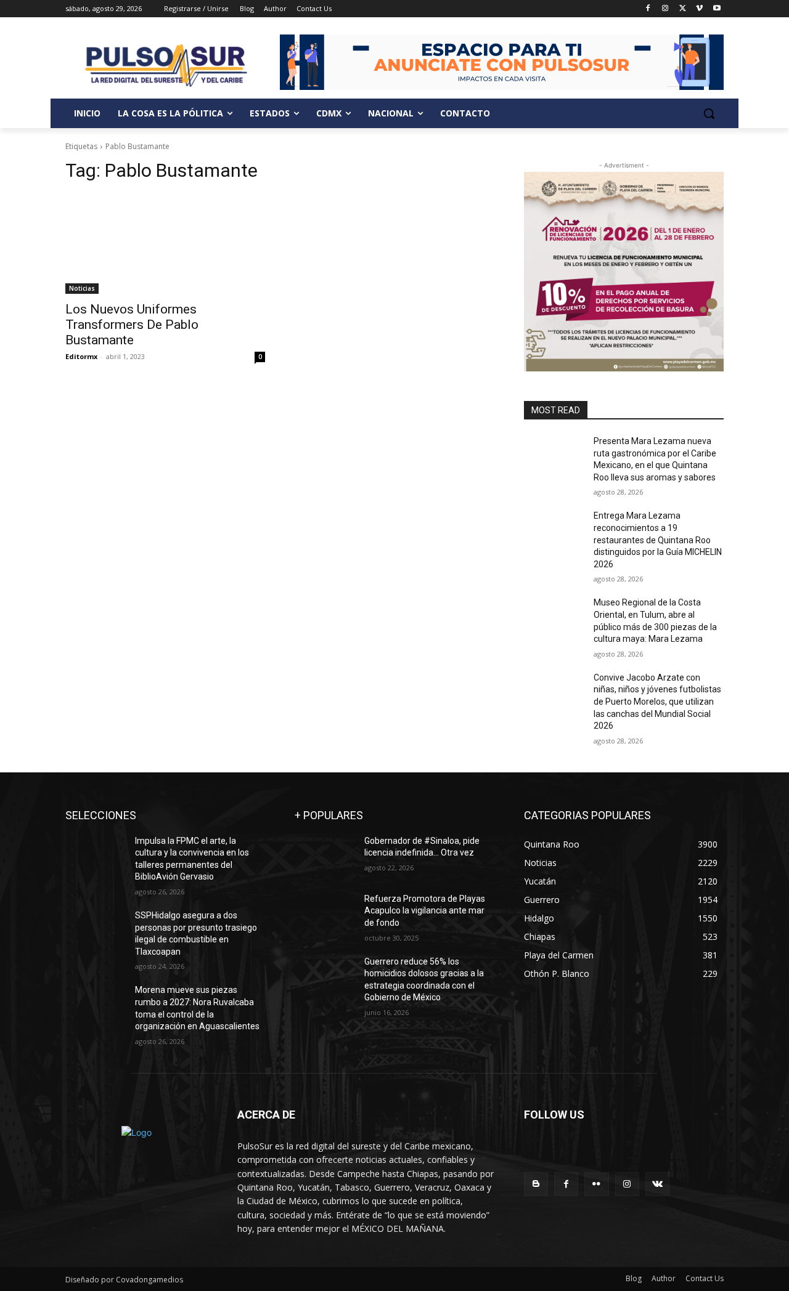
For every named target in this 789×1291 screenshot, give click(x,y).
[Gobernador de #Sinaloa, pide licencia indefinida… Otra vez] (324, 856)
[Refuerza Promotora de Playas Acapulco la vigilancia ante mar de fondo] (324, 914)
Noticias (82, 288)
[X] (683, 9)
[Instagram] (665, 9)
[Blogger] (536, 1184)
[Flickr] (596, 1184)
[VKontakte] (657, 1184)
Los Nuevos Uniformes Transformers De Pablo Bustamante (131, 324)
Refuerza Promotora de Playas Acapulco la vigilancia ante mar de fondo (424, 911)
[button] (709, 113)
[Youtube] (716, 9)
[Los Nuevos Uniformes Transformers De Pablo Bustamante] (165, 244)
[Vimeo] (699, 9)
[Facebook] (648, 9)
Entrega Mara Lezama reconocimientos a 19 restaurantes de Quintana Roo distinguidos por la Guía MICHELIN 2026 (658, 540)
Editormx (81, 356)
